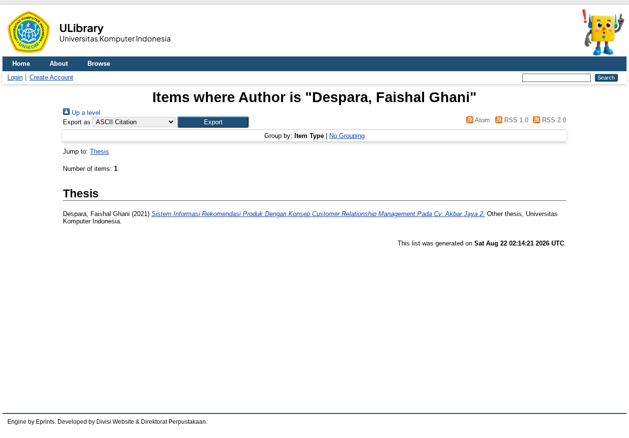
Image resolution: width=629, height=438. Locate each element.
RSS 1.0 (515, 120)
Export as (76, 122)
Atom (481, 120)
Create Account (51, 77)
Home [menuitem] (21, 63)
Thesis (99, 151)
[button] (213, 122)
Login (15, 77)
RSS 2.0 (553, 120)
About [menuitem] (59, 63)
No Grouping (347, 135)
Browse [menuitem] (98, 63)
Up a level (85, 112)
